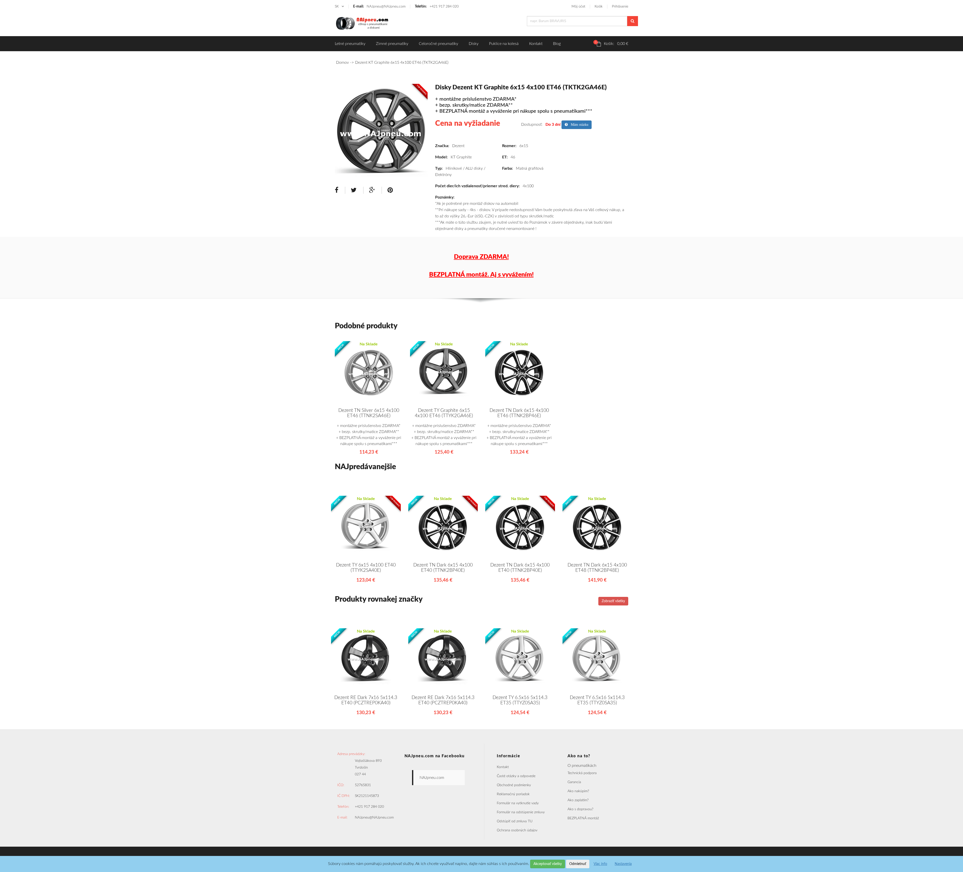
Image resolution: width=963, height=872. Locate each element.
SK (337, 6)
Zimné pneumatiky (392, 44)
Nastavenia (623, 864)
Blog (557, 44)
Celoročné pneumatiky (438, 44)
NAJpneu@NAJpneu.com (379, 6)
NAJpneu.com (432, 778)
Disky (473, 44)
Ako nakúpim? (578, 791)
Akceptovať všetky (547, 864)
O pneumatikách (582, 766)
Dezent (458, 146)
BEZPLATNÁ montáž (583, 818)
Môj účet (578, 6)
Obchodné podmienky (514, 785)
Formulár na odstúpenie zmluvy (521, 812)
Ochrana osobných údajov (517, 830)
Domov (342, 62)
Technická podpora (582, 773)
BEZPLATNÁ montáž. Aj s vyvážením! (481, 275)
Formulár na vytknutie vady (518, 803)
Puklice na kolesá (504, 44)
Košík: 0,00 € (611, 43)
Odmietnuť (577, 864)
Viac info (600, 864)
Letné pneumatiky (350, 44)
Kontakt (535, 44)
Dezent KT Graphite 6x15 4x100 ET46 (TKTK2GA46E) (401, 62)
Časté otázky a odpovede (516, 776)
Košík (599, 6)
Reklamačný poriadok (513, 794)
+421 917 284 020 (437, 6)
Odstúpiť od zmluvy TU (514, 821)
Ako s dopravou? (580, 809)
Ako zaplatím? (578, 800)
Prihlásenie (620, 6)
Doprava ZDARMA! (481, 257)
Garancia (574, 782)
